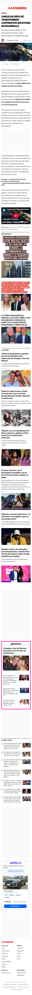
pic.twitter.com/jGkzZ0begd (10, 181)
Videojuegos (14, 229)
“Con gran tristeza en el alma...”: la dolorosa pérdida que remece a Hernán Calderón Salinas (12, 791)
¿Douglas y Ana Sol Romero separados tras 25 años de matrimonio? (15, 650)
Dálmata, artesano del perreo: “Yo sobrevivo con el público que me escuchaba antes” (15, 516)
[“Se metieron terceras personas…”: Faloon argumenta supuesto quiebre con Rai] (24, 702)
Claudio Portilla (13, 40)
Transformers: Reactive (23, 227)
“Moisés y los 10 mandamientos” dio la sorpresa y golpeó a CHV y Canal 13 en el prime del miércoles (15, 434)
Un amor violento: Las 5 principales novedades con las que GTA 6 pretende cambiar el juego (14, 474)
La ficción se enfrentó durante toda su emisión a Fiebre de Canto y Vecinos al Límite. (14, 443)
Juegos (4, 13)
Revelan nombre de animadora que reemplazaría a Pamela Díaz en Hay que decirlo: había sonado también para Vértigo (15, 552)
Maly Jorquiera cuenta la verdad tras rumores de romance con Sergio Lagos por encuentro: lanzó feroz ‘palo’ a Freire (12, 746)
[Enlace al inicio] (16, 644)
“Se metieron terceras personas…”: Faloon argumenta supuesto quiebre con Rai (9, 702)
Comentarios (14, 64)
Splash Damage (5, 229)
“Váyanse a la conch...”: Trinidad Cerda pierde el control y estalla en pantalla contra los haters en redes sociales (12, 783)
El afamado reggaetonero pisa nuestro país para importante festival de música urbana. (15, 523)
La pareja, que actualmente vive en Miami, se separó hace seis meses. (15, 365)
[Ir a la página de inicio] (18, 8)
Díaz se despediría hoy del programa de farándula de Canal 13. (14, 560)
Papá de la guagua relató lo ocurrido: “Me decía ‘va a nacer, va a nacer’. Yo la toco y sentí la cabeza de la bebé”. (16, 403)
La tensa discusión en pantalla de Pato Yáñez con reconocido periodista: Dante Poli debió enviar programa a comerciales (15, 320)
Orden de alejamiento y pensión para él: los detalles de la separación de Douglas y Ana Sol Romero (15, 357)
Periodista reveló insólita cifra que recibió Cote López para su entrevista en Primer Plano (12, 753)
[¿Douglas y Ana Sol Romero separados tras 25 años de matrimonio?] (16, 663)
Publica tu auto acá (15, 871)
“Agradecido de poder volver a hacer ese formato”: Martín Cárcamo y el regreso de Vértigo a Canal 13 (11, 692)
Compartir (5, 64)
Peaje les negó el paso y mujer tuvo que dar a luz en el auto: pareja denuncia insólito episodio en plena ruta (15, 394)
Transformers (12, 227)
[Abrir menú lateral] (2, 8)
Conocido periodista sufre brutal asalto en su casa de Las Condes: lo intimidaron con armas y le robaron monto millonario (13, 763)
